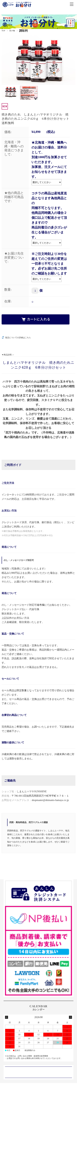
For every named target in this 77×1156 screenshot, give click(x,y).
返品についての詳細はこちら (18, 337)
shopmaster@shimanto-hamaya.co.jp (50, 800)
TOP (3, 31)
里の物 (12, 31)
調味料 (23, 30)
